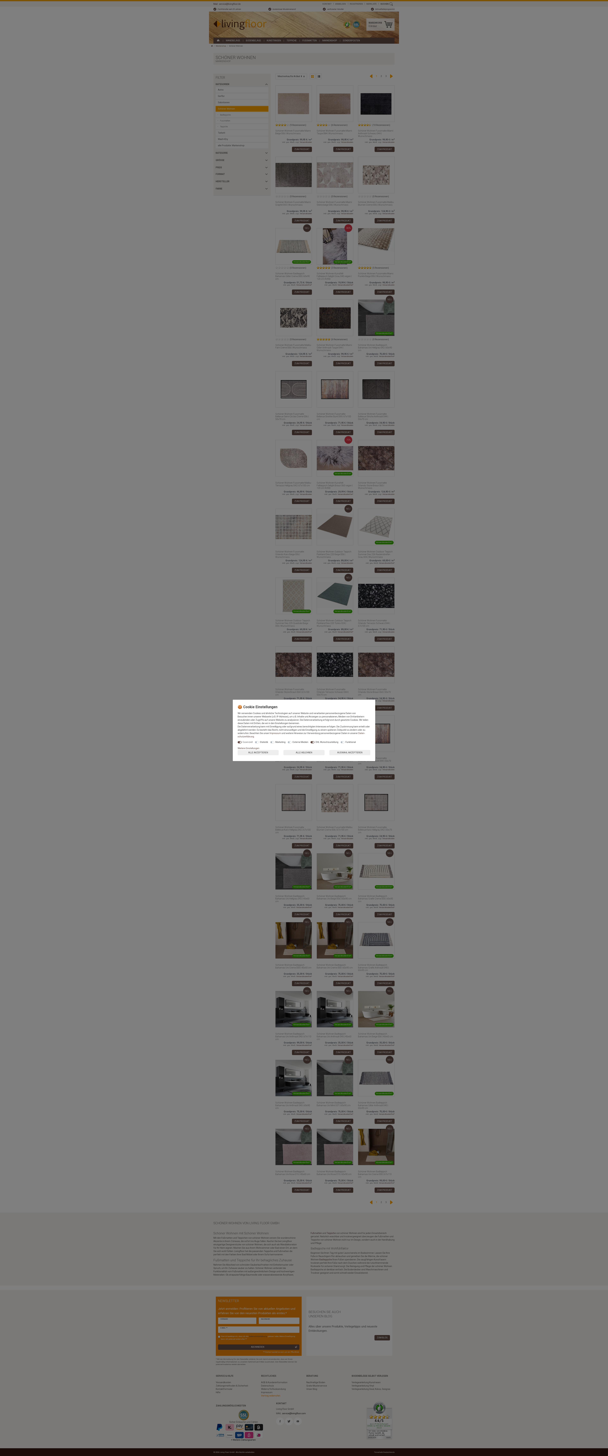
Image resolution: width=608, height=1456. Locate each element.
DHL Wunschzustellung (327, 742)
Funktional (350, 742)
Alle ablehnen (304, 752)
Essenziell (248, 742)
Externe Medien (300, 742)
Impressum (275, 733)
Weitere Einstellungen (248, 748)
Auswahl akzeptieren (349, 752)
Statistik (264, 742)
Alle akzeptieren (258, 752)
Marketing (280, 742)
